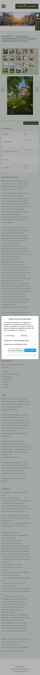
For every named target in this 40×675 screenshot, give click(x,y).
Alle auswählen (30, 350)
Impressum (11, 355)
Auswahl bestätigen (16, 350)
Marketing (24, 335)
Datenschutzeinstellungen (20, 319)
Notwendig (10, 335)
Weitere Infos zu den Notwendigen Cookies (16, 340)
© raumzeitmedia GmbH (31, 357)
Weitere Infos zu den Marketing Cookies (15, 344)
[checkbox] (5, 336)
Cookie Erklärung (31, 355)
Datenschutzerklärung (20, 355)
